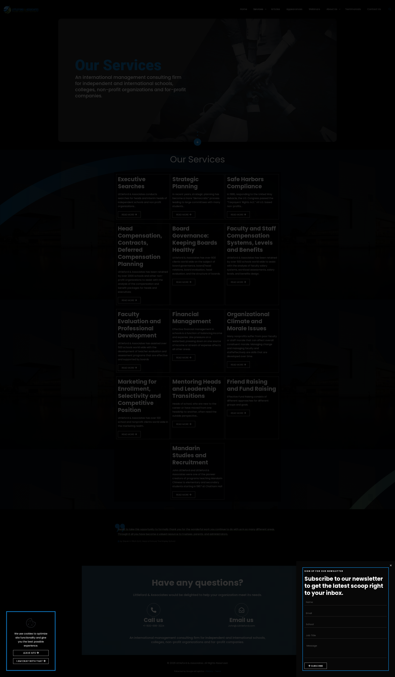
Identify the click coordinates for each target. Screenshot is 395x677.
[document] (197, 338)
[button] (391, 565)
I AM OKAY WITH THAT (29, 661)
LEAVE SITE (30, 653)
